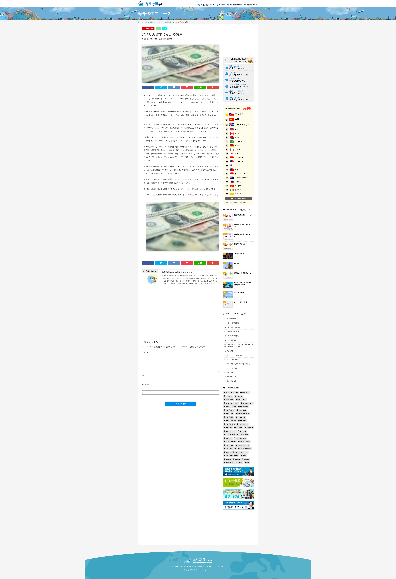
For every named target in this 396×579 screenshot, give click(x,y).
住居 (158, 28)
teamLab (229, 396)
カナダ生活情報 (243, 424)
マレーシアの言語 (245, 441)
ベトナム (238, 186)
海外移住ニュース (230, 377)
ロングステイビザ (231, 449)
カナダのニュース (231, 406)
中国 (237, 119)
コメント (145, 352)
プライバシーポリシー (179, 566)
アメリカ (239, 114)
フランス (238, 149)
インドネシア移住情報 (232, 323)
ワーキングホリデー (246, 449)
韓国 (236, 153)
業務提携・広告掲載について (207, 566)
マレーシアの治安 (231, 441)
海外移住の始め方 (236, 5)
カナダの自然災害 (231, 420)
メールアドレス (147, 384)
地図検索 (222, 5)
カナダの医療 (229, 413)
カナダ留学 (229, 427)
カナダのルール (230, 410)
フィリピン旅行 (230, 434)
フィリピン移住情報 (231, 360)
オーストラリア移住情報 (232, 327)
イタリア (238, 190)
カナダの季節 (229, 417)
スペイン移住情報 (230, 340)
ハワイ (237, 165)
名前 (143, 375)
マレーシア (239, 161)
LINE (200, 87)
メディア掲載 (229, 372)
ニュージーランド (241, 178)
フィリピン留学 (243, 434)
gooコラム (245, 392)
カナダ (237, 133)
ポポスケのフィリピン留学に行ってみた (237, 364)
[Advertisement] (180, 314)
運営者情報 (192, 566)
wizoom (239, 396)
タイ (236, 129)
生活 (165, 28)
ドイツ (237, 145)
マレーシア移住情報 (231, 368)
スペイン (238, 194)
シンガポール (240, 157)
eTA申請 (235, 392)
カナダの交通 (242, 410)
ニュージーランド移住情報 (233, 355)
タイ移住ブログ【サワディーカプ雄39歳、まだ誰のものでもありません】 (238, 346)
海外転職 (246, 459)
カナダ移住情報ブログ (232, 331)
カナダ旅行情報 (230, 424)
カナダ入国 (243, 420)
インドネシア (240, 173)
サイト (144, 393)
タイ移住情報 (229, 351)
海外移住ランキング (207, 5)
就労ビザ (228, 452)
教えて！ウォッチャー (241, 452)
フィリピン (239, 182)
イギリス (238, 137)
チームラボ (249, 427)
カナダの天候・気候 (243, 413)
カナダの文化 (241, 417)
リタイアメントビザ (243, 445)
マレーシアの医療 (241, 438)
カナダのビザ (244, 406)
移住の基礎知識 (251, 5)
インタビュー (229, 399)
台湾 (236, 169)
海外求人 (228, 459)
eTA (227, 392)
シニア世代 (239, 427)
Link (221, 566)
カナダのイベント (248, 403)
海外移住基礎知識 (230, 381)
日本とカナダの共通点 (232, 456)
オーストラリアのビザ (232, 403)
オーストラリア (242, 124)
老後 (247, 463)
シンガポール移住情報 (232, 336)
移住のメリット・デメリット (234, 463)
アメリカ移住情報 (148, 28)
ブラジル (238, 141)
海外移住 (237, 459)
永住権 (244, 456)
